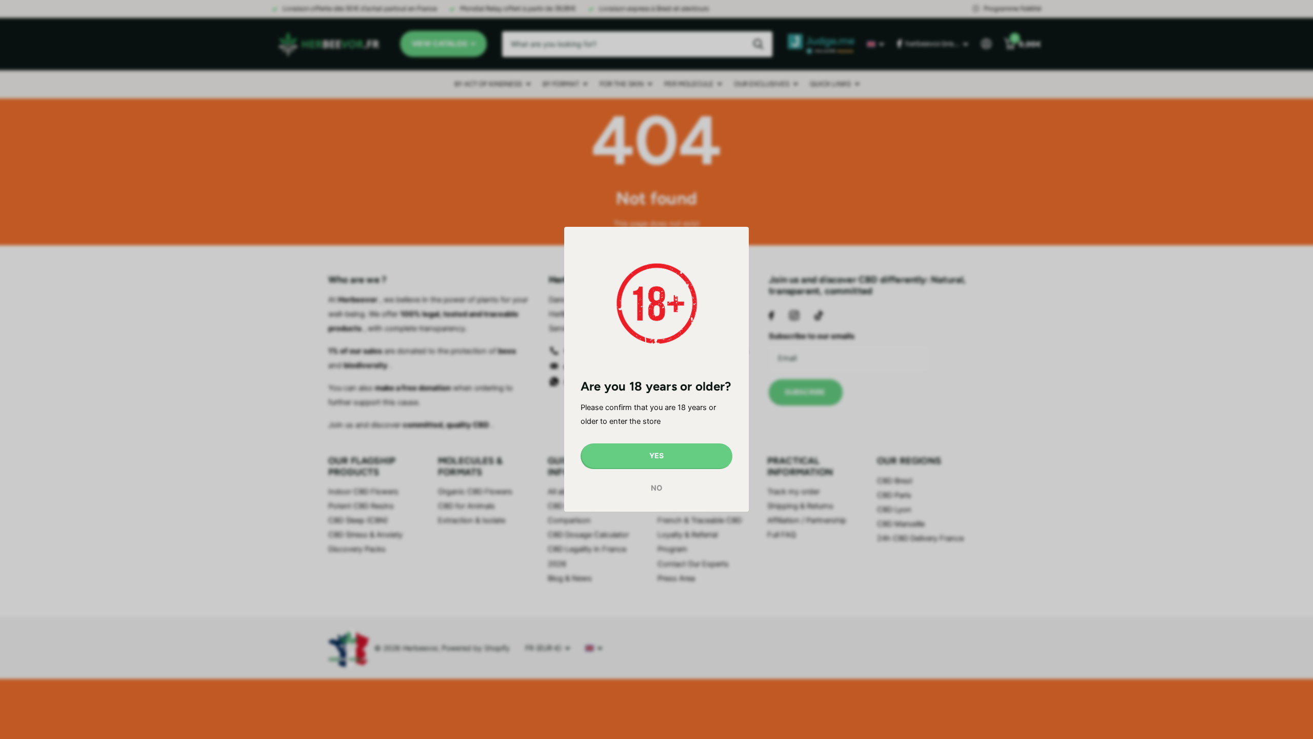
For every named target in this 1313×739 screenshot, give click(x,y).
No (656, 488)
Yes (656, 456)
